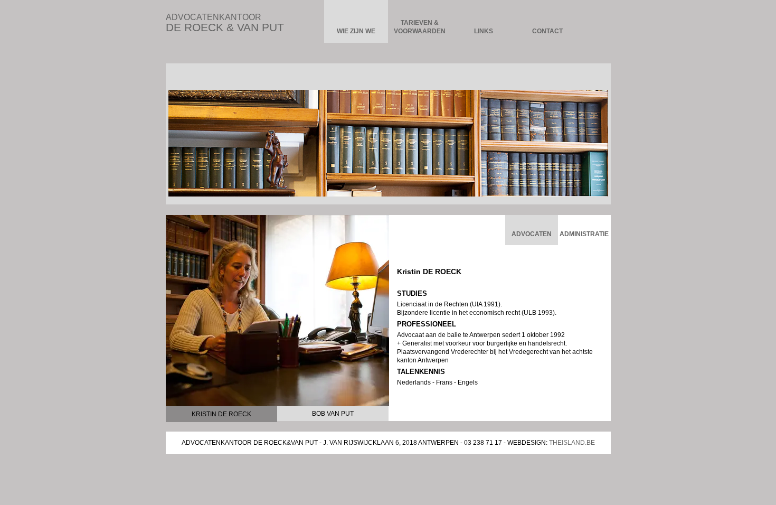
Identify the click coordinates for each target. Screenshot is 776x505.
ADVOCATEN (532, 234)
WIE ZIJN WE (356, 31)
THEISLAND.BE (572, 442)
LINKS (483, 31)
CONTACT (547, 31)
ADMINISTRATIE (584, 234)
